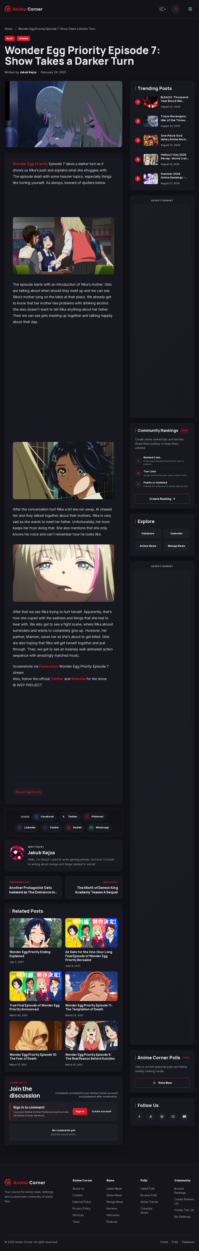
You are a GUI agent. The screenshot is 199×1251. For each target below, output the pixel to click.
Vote (186, 1057)
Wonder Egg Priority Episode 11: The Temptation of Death (88, 1007)
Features (112, 1221)
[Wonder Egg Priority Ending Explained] (36, 933)
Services (78, 1215)
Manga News (176, 545)
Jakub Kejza (28, 72)
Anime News (148, 545)
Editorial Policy (81, 1201)
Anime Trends (149, 1201)
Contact (77, 1195)
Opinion (23, 38)
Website (78, 679)
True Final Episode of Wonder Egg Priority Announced (34, 1007)
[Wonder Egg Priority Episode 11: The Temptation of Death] (91, 986)
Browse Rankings (180, 1190)
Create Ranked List (184, 1201)
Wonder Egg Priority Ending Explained (30, 954)
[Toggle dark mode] (163, 9)
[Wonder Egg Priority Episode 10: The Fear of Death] (36, 1035)
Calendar (176, 533)
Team (76, 1221)
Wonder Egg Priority (30, 164)
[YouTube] (173, 1116)
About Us (78, 1188)
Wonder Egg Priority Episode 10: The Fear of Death (33, 1056)
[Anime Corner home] (24, 9)
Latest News (114, 1188)
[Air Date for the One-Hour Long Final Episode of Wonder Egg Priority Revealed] (91, 933)
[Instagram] (162, 1116)
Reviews (111, 1208)
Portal (164, 1242)
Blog (10, 38)
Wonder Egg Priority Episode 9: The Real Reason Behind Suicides (90, 1056)
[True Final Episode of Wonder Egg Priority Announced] (36, 986)
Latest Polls (148, 1188)
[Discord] (184, 1116)
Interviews (113, 1215)
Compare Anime (146, 1210)
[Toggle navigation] (190, 9)
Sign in (80, 1111)
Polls (175, 1242)
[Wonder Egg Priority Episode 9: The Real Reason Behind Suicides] (91, 1035)
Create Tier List (184, 1210)
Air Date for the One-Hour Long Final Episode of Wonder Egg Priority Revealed (88, 956)
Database (148, 533)
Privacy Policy (81, 1208)
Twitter (57, 679)
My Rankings (182, 1216)
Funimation (48, 666)
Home (8, 28)
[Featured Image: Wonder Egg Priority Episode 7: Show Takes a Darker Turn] (63, 114)
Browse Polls (149, 1195)
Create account (101, 1111)
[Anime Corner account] (175, 8)
